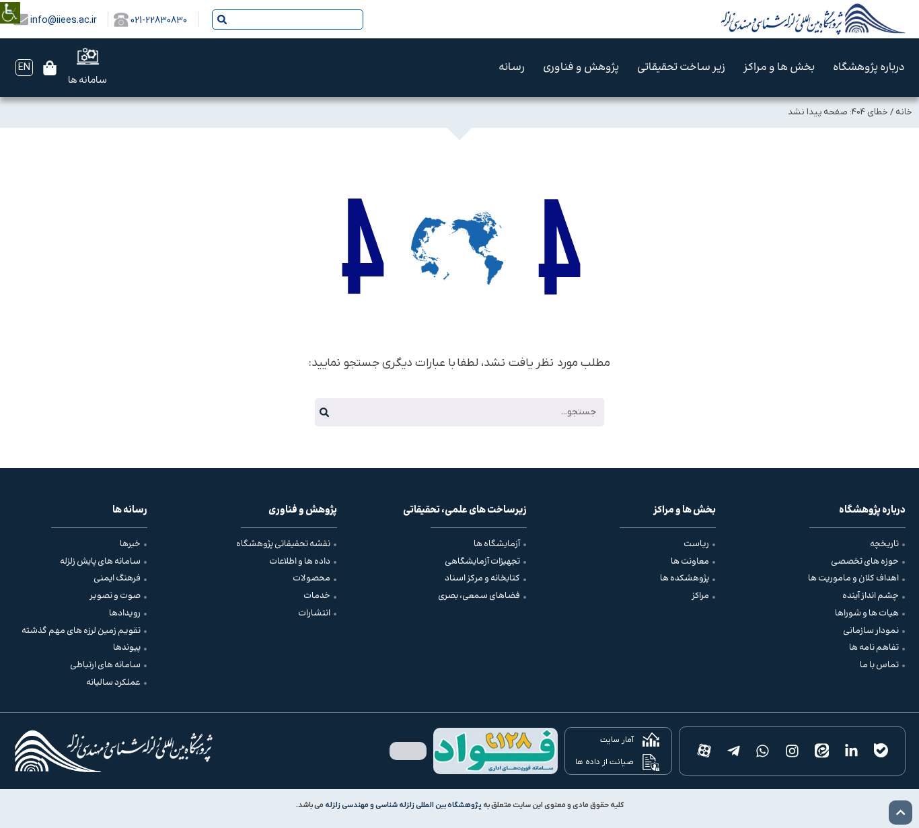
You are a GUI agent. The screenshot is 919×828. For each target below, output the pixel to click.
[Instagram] (792, 751)
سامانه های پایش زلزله (100, 561)
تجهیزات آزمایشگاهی (482, 561)
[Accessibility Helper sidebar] (10, 3)
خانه (903, 112)
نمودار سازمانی (871, 631)
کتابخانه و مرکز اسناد (482, 578)
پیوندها (127, 647)
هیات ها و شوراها (867, 613)
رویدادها (125, 613)
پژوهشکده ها (684, 578)
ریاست (696, 544)
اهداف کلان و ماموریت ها (853, 578)
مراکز (700, 596)
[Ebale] (881, 751)
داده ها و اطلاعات (299, 561)
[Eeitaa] (822, 751)
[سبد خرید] (50, 68)
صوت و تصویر (115, 596)
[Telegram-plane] (733, 751)
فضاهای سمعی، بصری (479, 596)
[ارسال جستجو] (222, 19)
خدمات (316, 596)
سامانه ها (87, 80)
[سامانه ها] (88, 56)
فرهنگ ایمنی (117, 578)
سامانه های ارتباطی (105, 665)
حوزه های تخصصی (865, 561)
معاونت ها (690, 561)
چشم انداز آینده (870, 596)
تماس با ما (879, 665)
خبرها (130, 544)
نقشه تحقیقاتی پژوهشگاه (283, 544)
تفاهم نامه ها (874, 647)
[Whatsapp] (763, 751)
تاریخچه (884, 544)
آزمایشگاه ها (497, 544)
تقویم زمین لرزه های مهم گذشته (81, 631)
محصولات (311, 578)
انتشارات (314, 613)
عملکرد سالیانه (113, 682)
